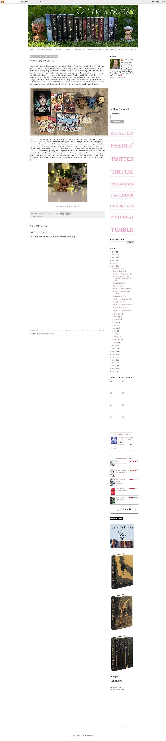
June (115, 328)
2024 (114, 257)
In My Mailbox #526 (119, 307)
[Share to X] (65, 214)
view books (130, 451)
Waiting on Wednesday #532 (122, 274)
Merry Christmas (118, 286)
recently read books (124, 458)
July (115, 325)
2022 (114, 263)
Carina (120, 438)
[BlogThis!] (63, 214)
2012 (114, 368)
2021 (114, 266)
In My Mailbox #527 (119, 302)
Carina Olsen (128, 60)
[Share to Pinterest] (70, 214)
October (116, 317)
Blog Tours (110, 49)
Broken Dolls (120, 498)
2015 (114, 360)
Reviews (49, 49)
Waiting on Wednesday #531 (122, 289)
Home (31, 49)
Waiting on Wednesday (95, 49)
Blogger (91, 735)
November (117, 314)
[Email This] (61, 214)
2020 (114, 346)
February (117, 339)
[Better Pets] (113, 466)
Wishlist (68, 49)
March (116, 337)
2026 (114, 252)
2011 (114, 371)
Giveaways (58, 49)
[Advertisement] (67, 309)
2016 (114, 357)
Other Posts (121, 49)
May (115, 331)
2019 (114, 349)
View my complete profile (118, 78)
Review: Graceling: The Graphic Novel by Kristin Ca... (122, 278)
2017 (114, 354)
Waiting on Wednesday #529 (122, 305)
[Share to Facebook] (67, 214)
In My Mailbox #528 (119, 296)
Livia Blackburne (122, 472)
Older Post (100, 330)
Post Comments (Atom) (46, 334)
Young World (120, 488)
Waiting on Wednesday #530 (122, 299)
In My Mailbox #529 (119, 283)
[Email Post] (56, 213)
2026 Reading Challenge (122, 434)
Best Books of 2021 (119, 271)
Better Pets (119, 461)
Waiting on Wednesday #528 (122, 310)
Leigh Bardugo (121, 463)
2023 (114, 260)
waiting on (89, 80)
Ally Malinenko (121, 499)
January (116, 342)
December (117, 269)
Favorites (132, 49)
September (117, 319)
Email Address (115, 114)
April (115, 334)
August (116, 322)
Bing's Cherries (121, 470)
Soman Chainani (122, 490)
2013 (114, 366)
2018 (114, 351)
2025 (114, 255)
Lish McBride (121, 483)
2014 (114, 363)
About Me (40, 49)
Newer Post (34, 330)
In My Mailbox (79, 49)
